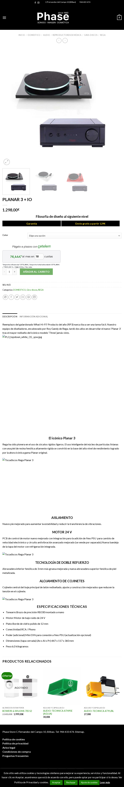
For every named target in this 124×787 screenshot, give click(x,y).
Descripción (9, 316)
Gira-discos (90, 35)
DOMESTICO (34, 35)
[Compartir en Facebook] (11, 297)
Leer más (105, 782)
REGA (103, 35)
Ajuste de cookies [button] (89, 782)
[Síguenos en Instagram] (38, 3)
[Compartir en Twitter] (17, 297)
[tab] (9, 316)
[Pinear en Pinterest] (28, 297)
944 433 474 (84, 2)
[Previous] (9, 106)
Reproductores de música (67, 35)
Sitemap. (79, 731)
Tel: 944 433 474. (64, 731)
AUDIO (46, 35)
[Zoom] (7, 162)
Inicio (21, 35)
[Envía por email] (23, 297)
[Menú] (4, 18)
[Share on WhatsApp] (5, 297)
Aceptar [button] (56, 782)
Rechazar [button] (70, 782)
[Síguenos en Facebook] (35, 3)
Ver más (28, 267)
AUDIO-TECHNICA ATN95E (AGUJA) (57, 712)
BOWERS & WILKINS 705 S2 (17, 711)
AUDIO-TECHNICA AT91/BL (99, 711)
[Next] (115, 106)
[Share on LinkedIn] (34, 297)
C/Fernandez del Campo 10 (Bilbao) (60, 2)
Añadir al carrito (36, 271)
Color (5, 235)
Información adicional (34, 316)
